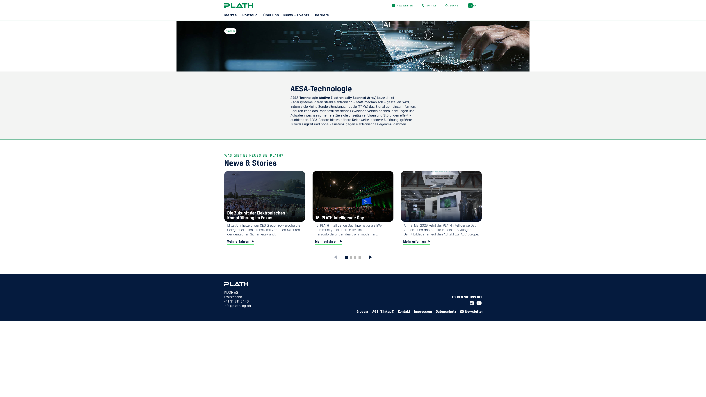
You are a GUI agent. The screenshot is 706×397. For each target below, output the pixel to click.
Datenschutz (446, 311)
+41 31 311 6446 (236, 301)
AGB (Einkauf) (383, 311)
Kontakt (431, 5)
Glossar (362, 311)
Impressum (423, 311)
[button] (370, 257)
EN (475, 5)
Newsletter (405, 5)
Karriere (322, 15)
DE (470, 5)
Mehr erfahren (238, 241)
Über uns (271, 15)
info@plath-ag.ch (237, 306)
